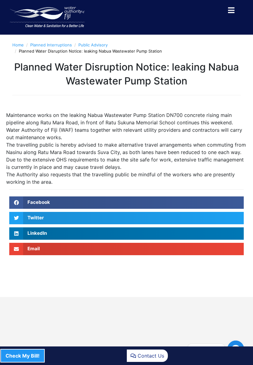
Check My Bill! (22, 356)
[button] (126, 202)
